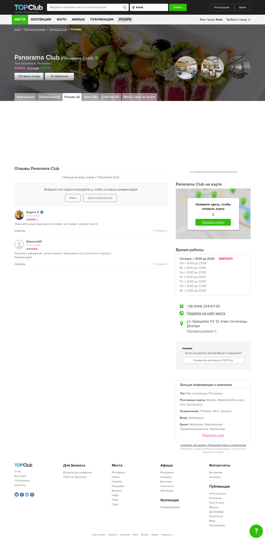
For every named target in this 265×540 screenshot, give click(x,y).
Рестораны (44, 63)
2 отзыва (33, 68)
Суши (115, 504)
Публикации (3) (49, 97)
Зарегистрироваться (100, 198)
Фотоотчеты (219, 465)
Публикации (102, 19)
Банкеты (117, 490)
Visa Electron (195, 404)
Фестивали (166, 490)
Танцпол (226, 411)
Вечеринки (167, 472)
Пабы (115, 500)
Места (19, 19)
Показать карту (213, 222)
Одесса (112, 534)
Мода (212, 521)
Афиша (78, 19)
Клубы (116, 477)
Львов (155, 534)
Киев (17, 29)
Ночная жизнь (217, 493)
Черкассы (166, 534)
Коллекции (41, 19)
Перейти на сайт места (206, 313)
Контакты (20, 485)
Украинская (217, 429)
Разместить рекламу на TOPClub (213, 360)
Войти (242, 7)
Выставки (166, 481)
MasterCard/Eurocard (231, 400)
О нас (17, 471)
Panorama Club (58, 29)
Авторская (196, 424)
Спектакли (166, 486)
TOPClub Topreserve (75, 477)
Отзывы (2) (72, 97)
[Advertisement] (132, 132)
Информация (26, 97)
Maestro (211, 400)
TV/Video (205, 411)
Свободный (196, 418)
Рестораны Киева (34, 29)
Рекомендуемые (170, 507)
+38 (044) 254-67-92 (203, 306)
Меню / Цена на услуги (139, 97)
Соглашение (22, 480)
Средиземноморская (194, 429)
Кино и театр (216, 502)
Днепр (144, 534)
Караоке (117, 481)
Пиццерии (118, 486)
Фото (61, 19)
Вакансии (20, 476)
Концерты (166, 477)
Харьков (125, 534)
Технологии (216, 516)
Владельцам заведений (77, 472)
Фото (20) (90, 97)
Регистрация (221, 7)
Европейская (213, 424)
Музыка (214, 507)
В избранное (59, 76)
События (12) (110, 97)
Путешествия (217, 525)
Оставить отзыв (29, 76)
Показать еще (213, 435)
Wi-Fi (216, 411)
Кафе (115, 495)
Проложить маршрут (200, 331)
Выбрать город (237, 19)
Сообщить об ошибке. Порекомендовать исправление (213, 445)
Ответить (19, 230)
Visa (182, 404)
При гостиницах (25, 63)
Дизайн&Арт (216, 512)
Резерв (125, 19)
